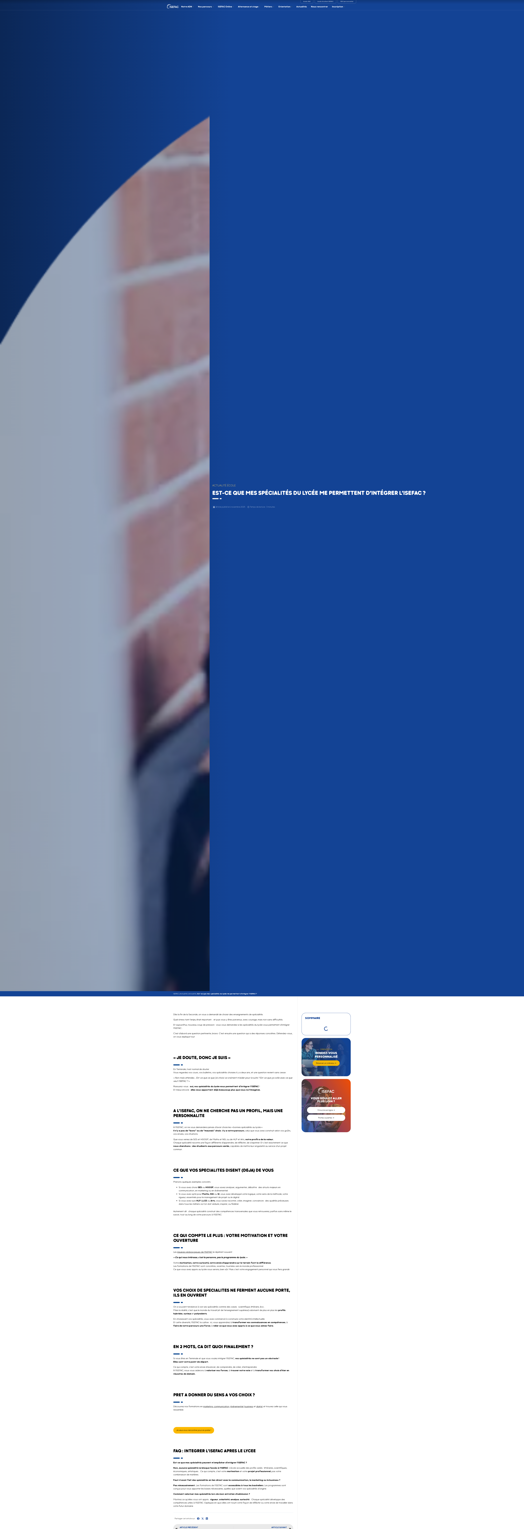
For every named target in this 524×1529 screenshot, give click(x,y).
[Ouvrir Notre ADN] (193, 6)
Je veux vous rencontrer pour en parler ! (193, 1430)
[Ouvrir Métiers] (273, 6)
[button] (198, 1518)
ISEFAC (176, 994)
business (248, 1406)
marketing (208, 1406)
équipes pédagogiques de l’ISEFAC (194, 1252)
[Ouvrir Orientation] (291, 6)
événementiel (236, 1406)
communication (221, 1406)
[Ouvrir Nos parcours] (213, 6)
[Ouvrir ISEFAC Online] (233, 6)
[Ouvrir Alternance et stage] (259, 6)
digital (259, 1406)
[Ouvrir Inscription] (344, 6)
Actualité (183, 994)
